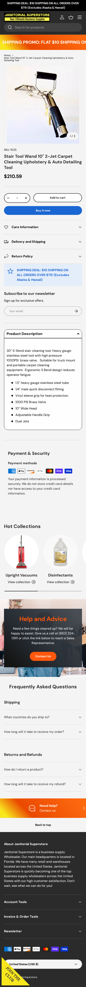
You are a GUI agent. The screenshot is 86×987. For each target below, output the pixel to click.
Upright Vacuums (21, 575)
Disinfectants (60, 575)
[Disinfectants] (60, 552)
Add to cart (57, 197)
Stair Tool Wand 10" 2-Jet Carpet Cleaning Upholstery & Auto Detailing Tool (38, 59)
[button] (70, 17)
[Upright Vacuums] (21, 552)
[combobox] (43, 27)
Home (7, 55)
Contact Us (43, 656)
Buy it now (43, 210)
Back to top (43, 825)
